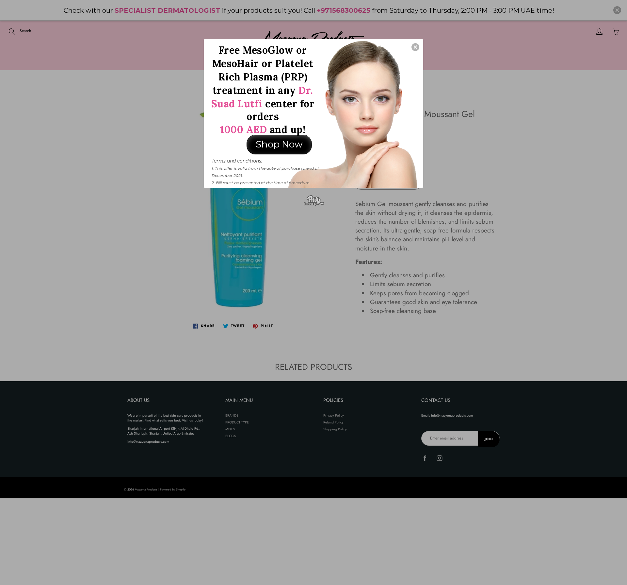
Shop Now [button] (279, 144)
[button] (415, 47)
